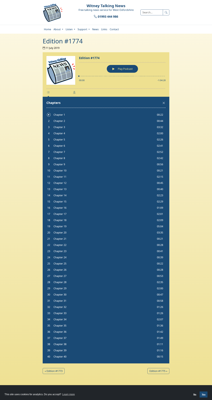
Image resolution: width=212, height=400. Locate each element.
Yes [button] (203, 394)
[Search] (166, 12)
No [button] (194, 394)
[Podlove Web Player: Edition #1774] (106, 207)
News (95, 29)
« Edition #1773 (54, 371)
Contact (114, 29)
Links (104, 29)
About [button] (57, 29)
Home (47, 29)
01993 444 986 (107, 16)
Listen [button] (69, 29)
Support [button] (83, 29)
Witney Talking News (106, 5)
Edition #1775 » (158, 371)
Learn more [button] (68, 394)
